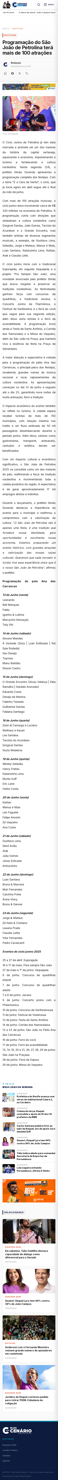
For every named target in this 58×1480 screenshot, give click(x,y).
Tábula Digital (25, 1476)
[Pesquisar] (39, 5)
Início (5, 29)
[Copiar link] (27, 73)
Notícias (18, 29)
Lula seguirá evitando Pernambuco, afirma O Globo (33, 1169)
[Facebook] (12, 73)
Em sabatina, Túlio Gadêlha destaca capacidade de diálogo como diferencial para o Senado (26, 1254)
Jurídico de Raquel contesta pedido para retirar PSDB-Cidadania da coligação (26, 1400)
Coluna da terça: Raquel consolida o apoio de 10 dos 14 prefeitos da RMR (34, 1114)
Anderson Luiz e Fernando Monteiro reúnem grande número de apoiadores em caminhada (28, 1350)
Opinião (6, 1461)
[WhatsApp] (5, 73)
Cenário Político (10, 1450)
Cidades (6, 1455)
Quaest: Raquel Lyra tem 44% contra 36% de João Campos (34, 1142)
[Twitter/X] (20, 73)
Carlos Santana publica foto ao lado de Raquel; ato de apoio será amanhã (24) (36, 1128)
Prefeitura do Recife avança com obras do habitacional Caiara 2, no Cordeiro (35, 1099)
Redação (16, 62)
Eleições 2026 (9, 1445)
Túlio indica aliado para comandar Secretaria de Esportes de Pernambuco (36, 1156)
